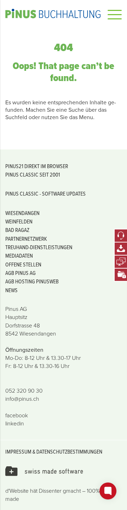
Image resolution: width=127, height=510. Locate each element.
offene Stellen (23, 264)
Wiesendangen (22, 213)
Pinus (53, 13)
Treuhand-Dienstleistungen (38, 247)
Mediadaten (19, 255)
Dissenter (50, 490)
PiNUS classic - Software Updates (45, 193)
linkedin (14, 423)
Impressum (18, 451)
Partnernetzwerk (26, 238)
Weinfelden (18, 221)
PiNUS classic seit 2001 (32, 174)
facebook (16, 415)
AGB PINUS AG (20, 273)
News (11, 290)
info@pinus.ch (22, 399)
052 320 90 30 (24, 390)
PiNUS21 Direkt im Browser (36, 166)
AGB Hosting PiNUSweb (32, 281)
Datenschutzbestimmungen (69, 451)
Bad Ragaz (17, 230)
